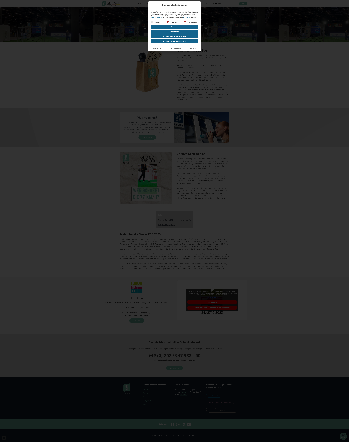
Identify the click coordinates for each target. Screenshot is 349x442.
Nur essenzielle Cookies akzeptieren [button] (174, 36)
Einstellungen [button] (186, 17)
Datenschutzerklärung (156, 17)
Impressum (193, 48)
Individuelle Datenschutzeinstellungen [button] (174, 41)
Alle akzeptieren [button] (174, 31)
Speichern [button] (174, 27)
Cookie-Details (157, 48)
